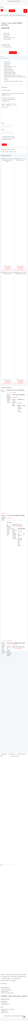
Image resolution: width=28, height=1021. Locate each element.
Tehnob (10, 1016)
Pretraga (12, 10)
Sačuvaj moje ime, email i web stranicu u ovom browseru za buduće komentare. (8, 138)
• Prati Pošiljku (4, 1002)
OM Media (21, 1016)
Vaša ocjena (3, 105)
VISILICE (13, 149)
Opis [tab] (2, 56)
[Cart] (25, 11)
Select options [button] (7, 269)
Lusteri (6, 151)
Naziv (3, 123)
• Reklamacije (4, 1001)
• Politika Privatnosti (5, 1004)
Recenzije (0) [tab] (4, 58)
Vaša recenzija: (5, 107)
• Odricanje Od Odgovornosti (7, 992)
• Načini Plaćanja (4, 991)
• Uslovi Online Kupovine (6, 989)
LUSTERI (8, 149)
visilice (14, 151)
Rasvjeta (11, 151)
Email (3, 129)
